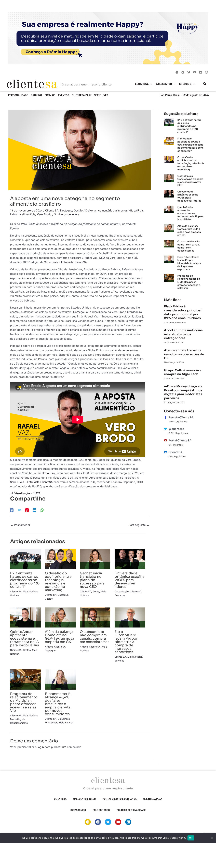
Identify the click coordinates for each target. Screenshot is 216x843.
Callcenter (164, 84)
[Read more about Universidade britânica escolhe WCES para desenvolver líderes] (130, 558)
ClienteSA (142, 84)
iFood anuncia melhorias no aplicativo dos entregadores (183, 334)
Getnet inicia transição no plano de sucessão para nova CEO (92, 580)
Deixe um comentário (99, 210)
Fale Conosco (101, 810)
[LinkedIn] (34, 510)
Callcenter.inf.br (84, 799)
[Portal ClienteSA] (165, 440)
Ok (190, 837)
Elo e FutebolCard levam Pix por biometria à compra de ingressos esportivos (126, 642)
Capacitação (122, 591)
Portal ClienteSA (179, 440)
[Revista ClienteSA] (165, 417)
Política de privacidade (131, 810)
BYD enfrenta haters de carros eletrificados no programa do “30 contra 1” (25, 580)
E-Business (64, 718)
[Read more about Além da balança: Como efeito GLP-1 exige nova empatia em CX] (60, 617)
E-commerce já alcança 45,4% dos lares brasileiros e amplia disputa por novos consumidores (58, 704)
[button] (205, 84)
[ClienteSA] (165, 452)
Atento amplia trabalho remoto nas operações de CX (184, 354)
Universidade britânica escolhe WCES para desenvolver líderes (129, 580)
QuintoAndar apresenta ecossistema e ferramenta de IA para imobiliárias (24, 638)
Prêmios (50, 95)
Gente (96, 591)
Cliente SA (51, 210)
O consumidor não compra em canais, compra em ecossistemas (95, 637)
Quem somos (78, 810)
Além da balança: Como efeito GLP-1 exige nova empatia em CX (59, 637)
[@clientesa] (165, 428)
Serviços (119, 660)
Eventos (63, 95)
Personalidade (18, 95)
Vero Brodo (44, 214)
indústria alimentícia (22, 214)
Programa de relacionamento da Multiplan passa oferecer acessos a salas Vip (23, 702)
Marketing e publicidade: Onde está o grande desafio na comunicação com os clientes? (190, 144)
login (40, 747)
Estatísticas (51, 722)
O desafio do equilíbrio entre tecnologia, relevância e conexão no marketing (58, 581)
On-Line (14, 595)
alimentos (121, 210)
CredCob (185, 84)
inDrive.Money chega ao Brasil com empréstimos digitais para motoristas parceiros (183, 392)
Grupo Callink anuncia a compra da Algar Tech (182, 372)
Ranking (36, 95)
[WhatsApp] (42, 510)
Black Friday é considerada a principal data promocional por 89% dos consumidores (182, 312)
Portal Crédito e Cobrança (119, 799)
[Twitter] (19, 510)
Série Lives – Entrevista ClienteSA (65, 262)
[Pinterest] (27, 510)
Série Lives (101, 95)
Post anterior (20, 525)
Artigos (49, 646)
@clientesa (176, 429)
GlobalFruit (136, 210)
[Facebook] (12, 510)
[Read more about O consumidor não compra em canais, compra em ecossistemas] (95, 617)
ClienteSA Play (81, 95)
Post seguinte (139, 525)
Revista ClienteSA (180, 417)
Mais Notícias (30, 591)
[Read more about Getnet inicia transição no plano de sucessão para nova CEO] (95, 558)
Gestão (78, 210)
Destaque (66, 210)
